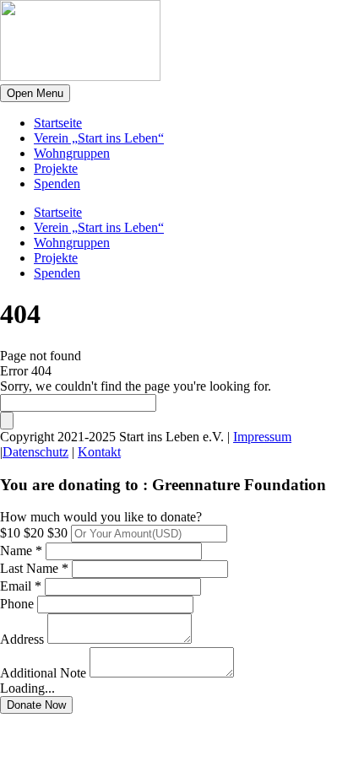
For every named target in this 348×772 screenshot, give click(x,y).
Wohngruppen (72, 153)
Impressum (262, 436)
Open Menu (35, 93)
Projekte (56, 168)
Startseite (58, 123)
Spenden (57, 183)
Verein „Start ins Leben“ (99, 138)
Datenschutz (35, 452)
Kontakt (99, 452)
